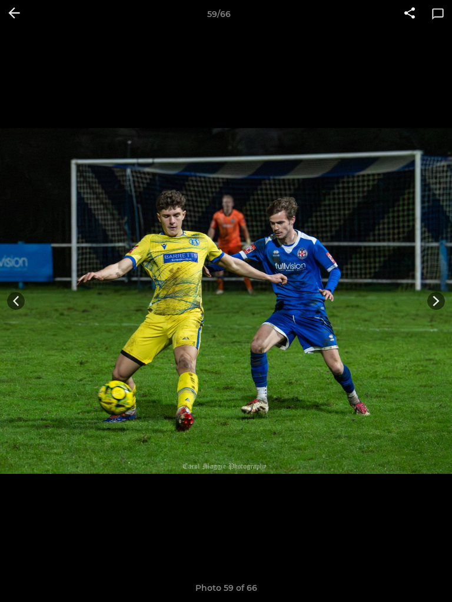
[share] (410, 14)
